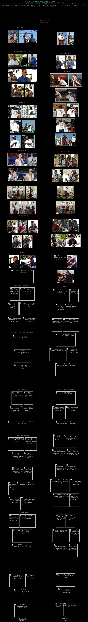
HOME (66, 620)
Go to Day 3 (65, 618)
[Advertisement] (44, 13)
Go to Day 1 (22, 619)
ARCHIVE (22, 620)
